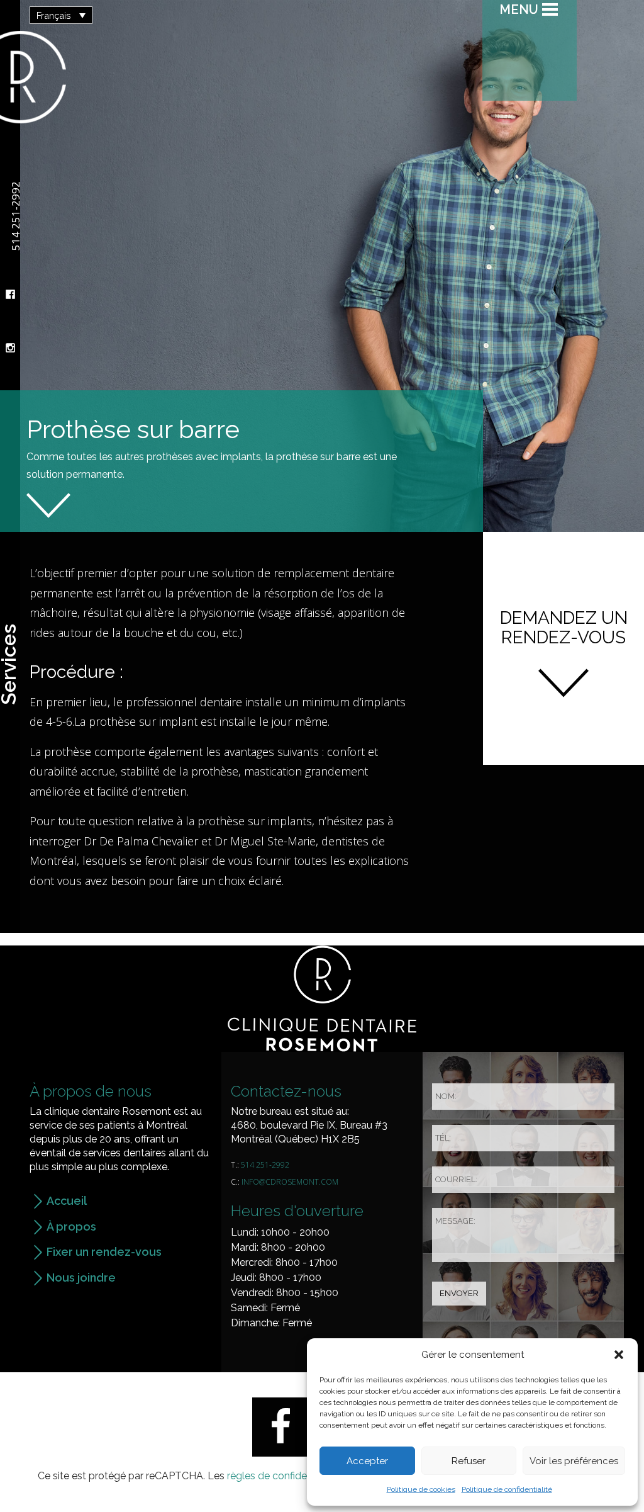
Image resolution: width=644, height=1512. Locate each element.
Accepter (367, 1461)
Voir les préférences (574, 1461)
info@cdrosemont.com (290, 1181)
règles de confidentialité (282, 1476)
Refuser (469, 1461)
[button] (619, 1354)
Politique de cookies (421, 1489)
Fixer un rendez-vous (104, 1251)
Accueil (67, 1200)
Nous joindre (81, 1277)
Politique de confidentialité (507, 1489)
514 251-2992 (265, 1164)
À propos (71, 1226)
